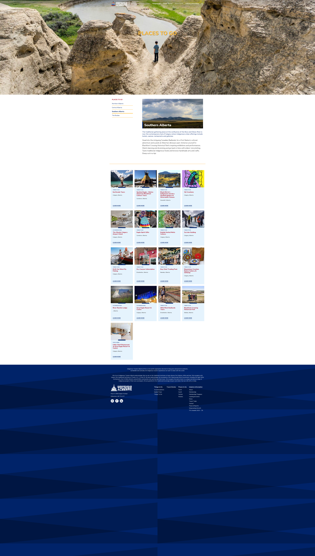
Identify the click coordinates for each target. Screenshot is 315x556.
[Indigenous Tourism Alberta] (119, 3)
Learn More (117, 205)
